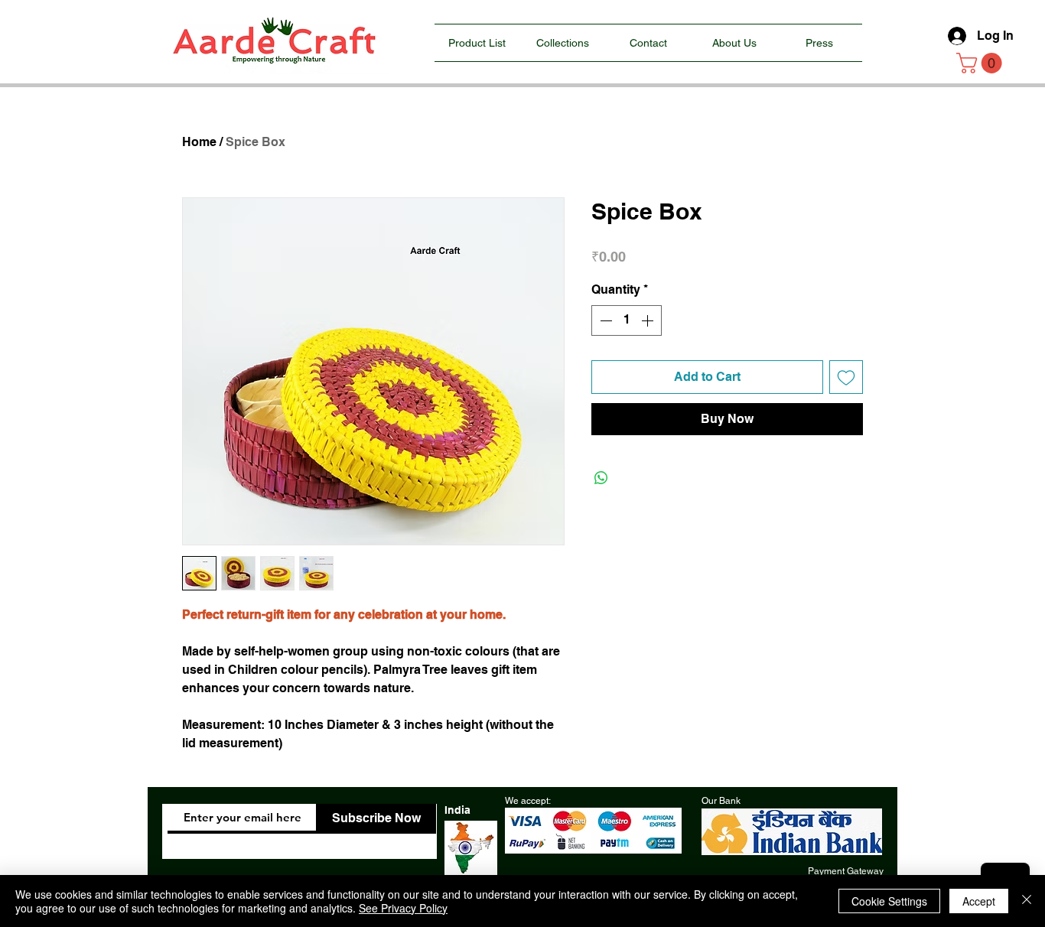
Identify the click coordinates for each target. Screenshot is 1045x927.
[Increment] (648, 320)
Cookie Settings (889, 901)
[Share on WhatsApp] (601, 478)
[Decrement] (604, 320)
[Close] (1026, 901)
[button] (981, 63)
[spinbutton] (626, 320)
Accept (978, 901)
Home (199, 142)
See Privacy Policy (403, 908)
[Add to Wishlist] (846, 377)
